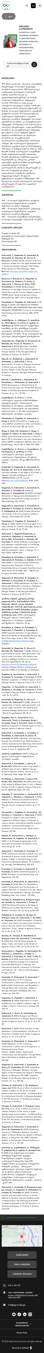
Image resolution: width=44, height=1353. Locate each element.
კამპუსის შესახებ (22, 1274)
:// (14, 271)
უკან (10, 16)
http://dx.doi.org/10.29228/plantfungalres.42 (19, 664)
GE (33, 6)
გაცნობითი (22, 1255)
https (12, 271)
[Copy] (34, 64)
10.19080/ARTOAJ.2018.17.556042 (15, 641)
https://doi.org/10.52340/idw (16, 480)
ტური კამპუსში (22, 1264)
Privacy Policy (22, 1332)
